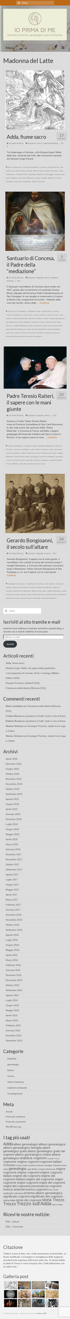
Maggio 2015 (12, 1010)
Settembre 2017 (14, 869)
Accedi (9, 1111)
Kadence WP (41, 1313)
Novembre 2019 (14, 784)
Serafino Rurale (56, 460)
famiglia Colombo (53, 1165)
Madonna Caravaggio (45, 174)
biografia (40, 278)
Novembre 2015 (14, 980)
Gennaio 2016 (13, 970)
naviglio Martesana (20, 326)
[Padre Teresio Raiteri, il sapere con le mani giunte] (35, 367)
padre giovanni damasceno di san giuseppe (43, 329)
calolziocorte (17, 167)
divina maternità (26, 171)
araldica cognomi (33, 1158)
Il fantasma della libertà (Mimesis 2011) (26, 688)
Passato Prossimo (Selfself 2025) (23, 683)
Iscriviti (10, 644)
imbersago (32, 174)
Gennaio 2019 (13, 814)
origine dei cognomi (26, 1175)
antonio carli (12, 311)
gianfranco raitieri (19, 453)
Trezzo (9, 1203)
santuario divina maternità (15, 336)
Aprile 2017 (11, 894)
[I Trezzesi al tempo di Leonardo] (52, 1294)
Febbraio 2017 (13, 904)
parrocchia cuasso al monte (16, 333)
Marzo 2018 (12, 844)
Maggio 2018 (12, 834)
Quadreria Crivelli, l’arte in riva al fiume (46, 716)
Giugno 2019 (12, 804)
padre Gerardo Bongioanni (16, 329)
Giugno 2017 (12, 884)
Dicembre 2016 (13, 914)
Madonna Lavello (54, 178)
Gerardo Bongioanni (57, 318)
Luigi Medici (32, 1169)
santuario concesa (52, 333)
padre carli (47, 326)
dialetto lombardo (36, 1165)
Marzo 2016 (12, 960)
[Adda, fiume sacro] (35, 99)
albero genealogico (52, 1144)
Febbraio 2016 (13, 965)
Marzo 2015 (12, 1020)
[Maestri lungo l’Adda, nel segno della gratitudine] (24, 1285)
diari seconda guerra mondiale (24, 587)
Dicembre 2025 (13, 764)
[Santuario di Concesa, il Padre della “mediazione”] (35, 221)
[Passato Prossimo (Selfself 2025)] (52, 1285)
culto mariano (36, 449)
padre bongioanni (35, 326)
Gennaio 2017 (13, 909)
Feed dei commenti (16, 1121)
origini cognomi (27, 1182)
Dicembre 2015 (13, 975)
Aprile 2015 (11, 1015)
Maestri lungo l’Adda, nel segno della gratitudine (30, 668)
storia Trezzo (53, 1200)
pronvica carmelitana (47, 456)
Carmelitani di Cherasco (16, 584)
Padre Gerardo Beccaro (36, 594)
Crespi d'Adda (21, 1165)
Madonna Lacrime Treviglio (37, 178)
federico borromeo (51, 171)
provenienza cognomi (46, 1186)
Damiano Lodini (47, 449)
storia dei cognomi (28, 1200)
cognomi (33, 1161)
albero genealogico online (33, 1154)
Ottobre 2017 (12, 864)
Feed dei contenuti (15, 1116)
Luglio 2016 (12, 940)
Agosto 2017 (12, 874)
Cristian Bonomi (16, 143)
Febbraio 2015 (13, 1025)
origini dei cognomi (52, 1182)
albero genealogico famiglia (22, 1147)
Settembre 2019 (14, 794)
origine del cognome (40, 1179)
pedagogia (34, 456)
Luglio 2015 (12, 1000)
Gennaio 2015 (13, 1030)
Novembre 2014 (14, 1040)
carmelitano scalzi (33, 311)
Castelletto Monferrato (45, 446)
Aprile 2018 (11, 839)
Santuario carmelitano (23, 181)
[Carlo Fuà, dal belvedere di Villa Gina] (38, 1294)
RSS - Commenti (14, 1226)
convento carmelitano (14, 315)
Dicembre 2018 (13, 819)
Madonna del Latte (18, 178)
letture (10, 1070)
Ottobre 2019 (12, 789)
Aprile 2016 (11, 955)
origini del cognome (17, 1186)
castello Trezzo (53, 1158)
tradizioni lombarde (50, 143)
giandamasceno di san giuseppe (18, 322)
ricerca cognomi (36, 1189)
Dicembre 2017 (13, 854)
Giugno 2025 (12, 769)
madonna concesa (38, 322)
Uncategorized (14, 1093)
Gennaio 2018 (13, 849)
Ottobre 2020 (12, 774)
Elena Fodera (38, 171)
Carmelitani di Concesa (35, 584)
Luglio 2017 (12, 879)
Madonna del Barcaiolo (22, 591)
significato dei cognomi (47, 1196)
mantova (9, 326)
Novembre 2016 (14, 919)
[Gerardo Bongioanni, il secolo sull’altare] (35, 503)
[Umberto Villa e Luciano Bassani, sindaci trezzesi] (38, 1303)
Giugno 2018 (12, 829)
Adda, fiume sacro (15, 663)
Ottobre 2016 (12, 925)
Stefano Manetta (38, 181)
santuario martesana (34, 336)
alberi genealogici (26, 1144)
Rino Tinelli (53, 1190)
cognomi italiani (51, 1161)
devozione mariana (35, 318)
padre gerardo (57, 326)
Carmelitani (22, 311)
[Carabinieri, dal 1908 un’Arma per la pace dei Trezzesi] (52, 1303)
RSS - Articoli (12, 1221)
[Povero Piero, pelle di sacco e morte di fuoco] (10, 1303)
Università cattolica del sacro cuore (32, 464)
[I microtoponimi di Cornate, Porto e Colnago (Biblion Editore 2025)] (38, 1285)
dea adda (16, 171)
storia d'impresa (15, 1082)
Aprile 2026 (11, 759)
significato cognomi (16, 1196)
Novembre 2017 (14, 859)
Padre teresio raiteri (22, 456)
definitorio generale (20, 318)
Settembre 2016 (14, 930)
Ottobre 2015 (12, 985)
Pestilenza (10, 181)
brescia (10, 446)
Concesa (43, 167)
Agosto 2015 (12, 995)
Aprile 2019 (11, 809)
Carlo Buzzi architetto (31, 167)
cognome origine (15, 1161)
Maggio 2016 (12, 950)
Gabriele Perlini (22, 174)
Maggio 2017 (12, 889)
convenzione (28, 315)
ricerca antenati (14, 1189)
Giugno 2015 (12, 1005)
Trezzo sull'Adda (12, 464)
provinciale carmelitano (36, 333)
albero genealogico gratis (26, 1149)
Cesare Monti (46, 311)
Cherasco (58, 446)
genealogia (13, 1064)
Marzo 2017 (12, 899)
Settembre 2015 (14, 990)
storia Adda (9, 1200)
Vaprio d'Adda (57, 1205)
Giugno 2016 (12, 945)
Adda (9, 167)
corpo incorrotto (39, 315)
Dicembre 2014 (13, 1035)
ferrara (46, 318)
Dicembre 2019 (13, 779)
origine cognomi (28, 1172)
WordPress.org (13, 1126)
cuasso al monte (52, 315)
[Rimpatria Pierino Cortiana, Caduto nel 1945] (24, 1294)
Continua (44, 303)
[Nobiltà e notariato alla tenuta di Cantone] (24, 1303)
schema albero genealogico (42, 1193)
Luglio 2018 (12, 824)
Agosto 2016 (12, 935)
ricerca (39, 143)
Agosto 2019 (12, 799)
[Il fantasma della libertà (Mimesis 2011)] (10, 1294)
